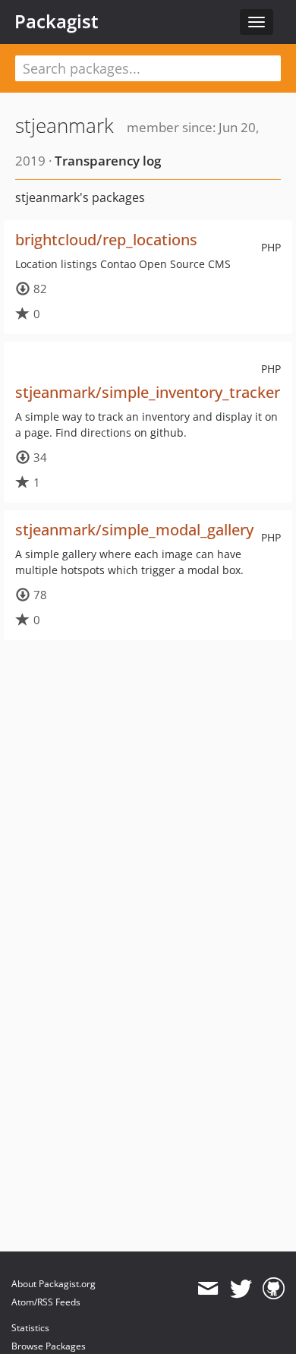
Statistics (30, 1327)
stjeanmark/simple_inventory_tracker (147, 392)
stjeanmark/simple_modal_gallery (134, 529)
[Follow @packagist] (241, 1288)
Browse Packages (48, 1346)
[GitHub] (274, 1288)
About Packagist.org (53, 1283)
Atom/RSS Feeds (45, 1302)
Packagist (56, 21)
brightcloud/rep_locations (106, 239)
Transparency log (108, 160)
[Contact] (208, 1288)
